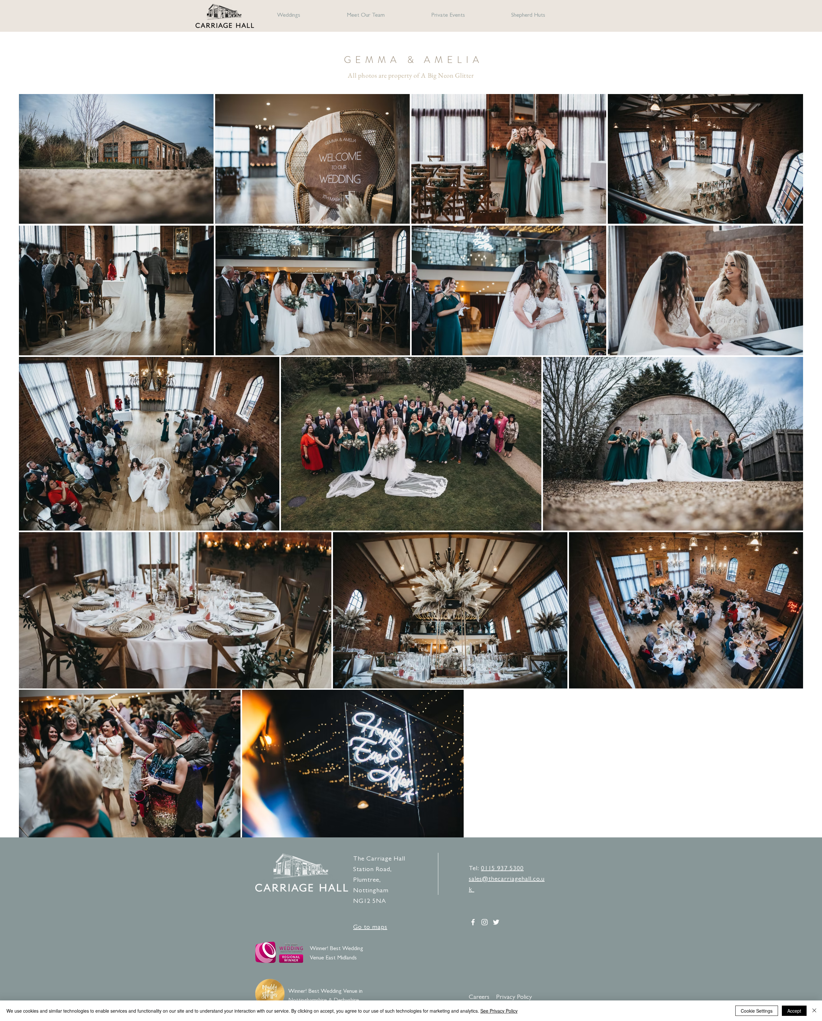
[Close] (814, 1011)
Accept (794, 1011)
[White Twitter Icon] (496, 922)
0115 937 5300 (502, 869)
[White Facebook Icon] (473, 922)
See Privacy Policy (499, 1011)
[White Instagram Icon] (484, 922)
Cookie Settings (757, 1011)
